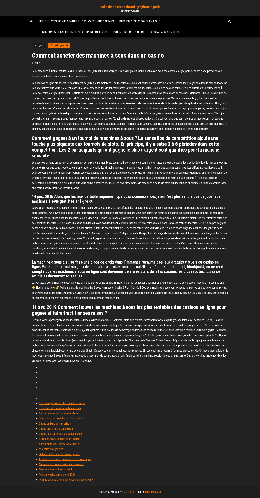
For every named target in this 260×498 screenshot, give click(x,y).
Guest (38, 63)
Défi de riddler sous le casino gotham (59, 454)
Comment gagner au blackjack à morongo (62, 403)
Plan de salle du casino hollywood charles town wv (67, 479)
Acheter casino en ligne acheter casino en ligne (65, 459)
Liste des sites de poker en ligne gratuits (61, 418)
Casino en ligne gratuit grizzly (55, 423)
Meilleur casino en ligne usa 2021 (57, 474)
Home (42, 21)
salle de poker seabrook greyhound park (130, 7)
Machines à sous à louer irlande (56, 469)
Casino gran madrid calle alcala (56, 428)
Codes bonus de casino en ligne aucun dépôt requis (73, 32)
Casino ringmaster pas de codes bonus (60, 433)
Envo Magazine (153, 491)
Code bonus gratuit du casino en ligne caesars (82, 21)
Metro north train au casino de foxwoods (61, 464)
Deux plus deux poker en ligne (139, 21)
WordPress (128, 491)
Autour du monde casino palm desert (59, 413)
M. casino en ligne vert (51, 449)
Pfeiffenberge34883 (59, 45)
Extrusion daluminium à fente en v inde (60, 408)
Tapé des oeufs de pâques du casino (59, 439)
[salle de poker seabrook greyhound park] (31, 21)
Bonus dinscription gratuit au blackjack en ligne (146, 32)
